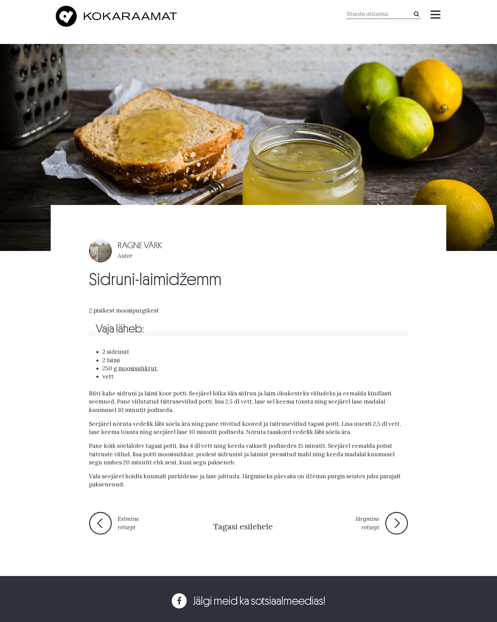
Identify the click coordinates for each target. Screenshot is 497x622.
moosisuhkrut (138, 368)
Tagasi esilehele (243, 526)
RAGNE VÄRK (140, 245)
